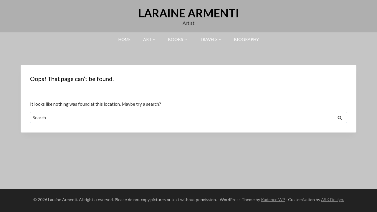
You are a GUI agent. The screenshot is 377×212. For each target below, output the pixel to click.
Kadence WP (273, 199)
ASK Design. (332, 199)
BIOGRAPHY (246, 39)
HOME (124, 39)
